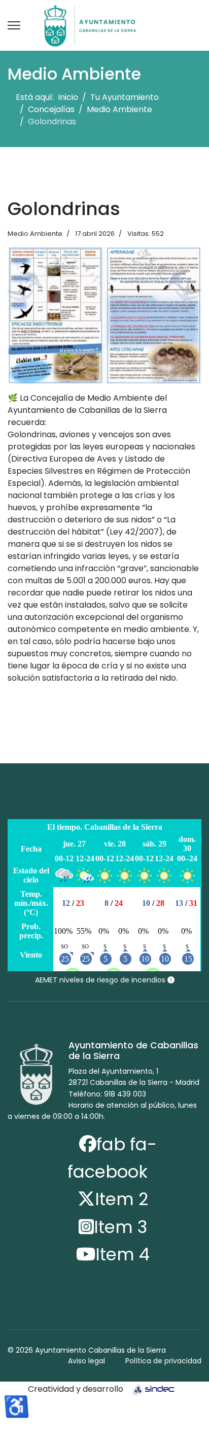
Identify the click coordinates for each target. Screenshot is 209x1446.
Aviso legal (86, 1361)
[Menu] (14, 25)
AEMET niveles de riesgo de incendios (101, 980)
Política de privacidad (163, 1361)
